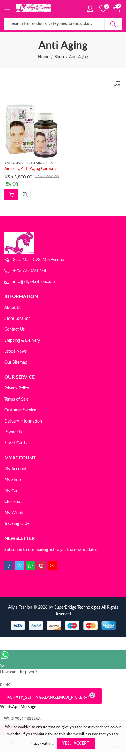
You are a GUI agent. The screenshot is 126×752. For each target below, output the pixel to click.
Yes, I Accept (75, 743)
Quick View (25, 194)
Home (43, 57)
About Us (12, 308)
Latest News (15, 351)
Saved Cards (15, 443)
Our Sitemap (15, 362)
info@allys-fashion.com (34, 282)
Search (113, 24)
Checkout (13, 502)
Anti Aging (13, 163)
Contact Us (14, 329)
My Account (15, 469)
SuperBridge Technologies (77, 607)
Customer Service (20, 410)
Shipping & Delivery (22, 341)
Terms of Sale (16, 399)
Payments (13, 432)
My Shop (12, 480)
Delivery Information (23, 421)
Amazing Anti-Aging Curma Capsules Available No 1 (50, 169)
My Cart (11, 491)
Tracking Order (17, 524)
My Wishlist (15, 513)
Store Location (17, 319)
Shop (59, 57)
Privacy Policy (16, 388)
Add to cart (11, 194)
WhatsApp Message (18, 707)
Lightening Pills (39, 163)
